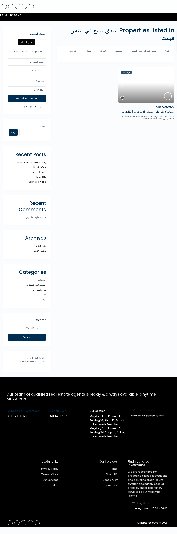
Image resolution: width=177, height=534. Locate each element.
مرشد (43, 299)
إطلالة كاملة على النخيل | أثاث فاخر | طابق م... (147, 112)
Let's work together (142, 410)
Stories (40, 81)
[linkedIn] (17, 6)
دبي (165, 118)
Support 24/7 (57, 411)
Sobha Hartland (37, 181)
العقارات (42, 280)
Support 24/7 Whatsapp (23, 411)
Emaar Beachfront (152, 118)
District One (39, 167)
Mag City (41, 177)
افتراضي (73, 50)
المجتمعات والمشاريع (36, 284)
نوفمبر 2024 (40, 250)
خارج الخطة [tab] (26, 42)
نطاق (88, 50)
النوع (167, 50)
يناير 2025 (41, 246)
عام (44, 294)
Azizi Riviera (39, 172)
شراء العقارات (39, 289)
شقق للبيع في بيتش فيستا (144, 50)
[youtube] (10, 6)
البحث (43, 126)
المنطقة (119, 50)
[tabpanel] (27, 78)
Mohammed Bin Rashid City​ (31, 162)
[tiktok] (24, 6)
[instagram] (4, 6)
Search (27, 337)
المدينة (103, 50)
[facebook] (31, 6)
